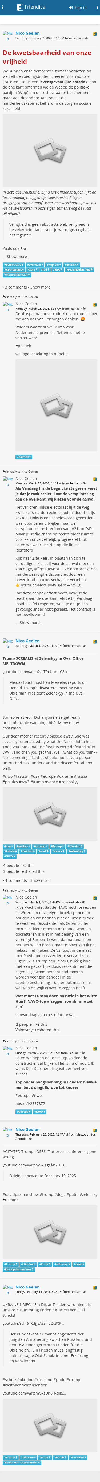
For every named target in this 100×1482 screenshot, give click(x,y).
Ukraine (74, 846)
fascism (23, 776)
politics (11, 781)
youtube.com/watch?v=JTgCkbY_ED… (35, 1164)
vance (52, 781)
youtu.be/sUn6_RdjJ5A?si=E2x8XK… (33, 1323)
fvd (45, 269)
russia (81, 776)
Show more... (18, 256)
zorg (32, 269)
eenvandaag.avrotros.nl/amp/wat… (46, 1014)
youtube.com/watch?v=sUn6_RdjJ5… (34, 1393)
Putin (44, 1264)
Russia (10, 851)
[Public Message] (86, 38)
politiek (71, 265)
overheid (35, 265)
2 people (24, 1024)
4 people (11, 865)
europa (24, 1095)
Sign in (80, 7)
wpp (57, 269)
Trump (57, 846)
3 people (11, 871)
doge (61, 1194)
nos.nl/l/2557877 (30, 1103)
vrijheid (53, 265)
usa (36, 776)
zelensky (89, 1194)
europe (49, 776)
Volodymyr (24, 1029)
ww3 (25, 781)
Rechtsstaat (14, 269)
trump (38, 781)
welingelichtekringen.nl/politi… (43, 353)
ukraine (66, 776)
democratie (13, 265)
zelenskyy (69, 781)
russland (45, 1379)
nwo (9, 776)
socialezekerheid (79, 269)
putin (74, 1194)
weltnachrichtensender (26, 1385)
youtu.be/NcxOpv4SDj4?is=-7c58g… (52, 584)
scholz (10, 1379)
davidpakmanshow (22, 1194)
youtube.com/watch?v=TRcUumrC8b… (36, 671)
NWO (9, 856)
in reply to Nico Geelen (22, 297)
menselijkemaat (16, 274)
